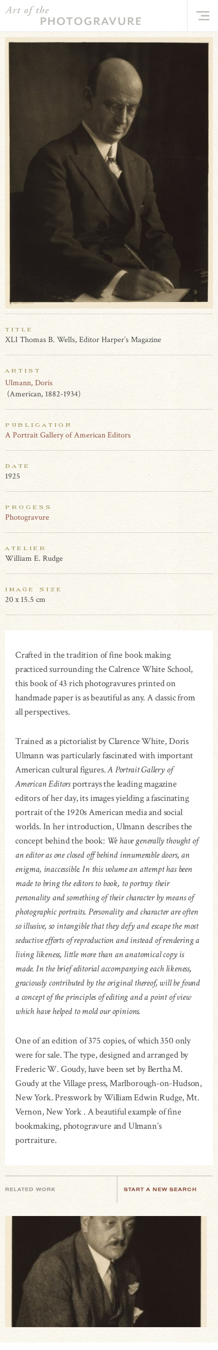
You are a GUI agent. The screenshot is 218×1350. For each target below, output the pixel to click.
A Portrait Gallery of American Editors (68, 435)
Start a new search (160, 1189)
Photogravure (27, 517)
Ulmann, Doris (29, 383)
